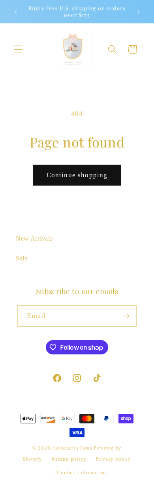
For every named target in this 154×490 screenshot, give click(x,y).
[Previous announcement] (15, 11)
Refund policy (68, 459)
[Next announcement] (138, 11)
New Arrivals (34, 238)
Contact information (81, 472)
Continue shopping (77, 175)
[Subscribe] (126, 316)
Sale (22, 258)
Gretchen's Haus (73, 448)
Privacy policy (113, 459)
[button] (18, 49)
